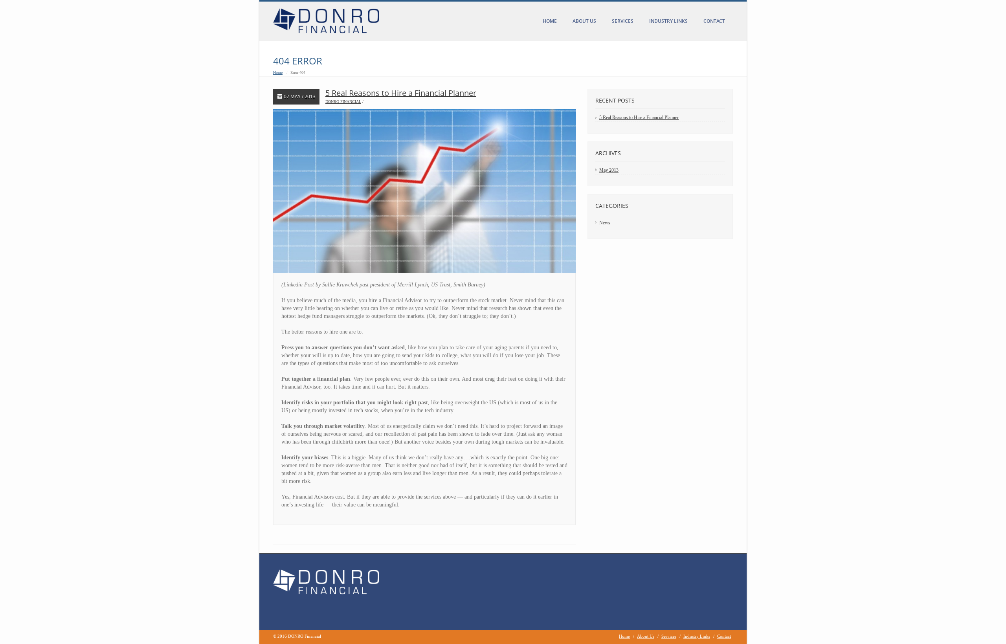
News (604, 223)
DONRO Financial (343, 101)
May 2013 (609, 170)
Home (550, 21)
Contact (714, 21)
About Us (584, 21)
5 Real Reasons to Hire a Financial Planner (400, 93)
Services (622, 21)
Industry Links (668, 21)
